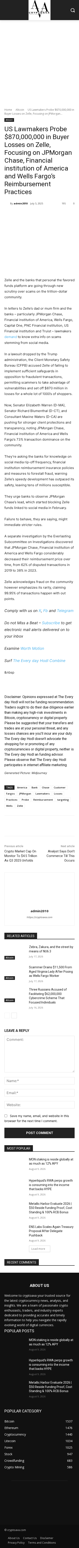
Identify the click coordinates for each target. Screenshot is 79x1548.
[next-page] (14, 1015)
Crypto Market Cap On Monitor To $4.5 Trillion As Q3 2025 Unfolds (20, 855)
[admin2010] (7, 203)
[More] (63, 214)
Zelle (20, 805)
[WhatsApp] (52, 214)
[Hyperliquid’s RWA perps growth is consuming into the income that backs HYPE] (14, 1186)
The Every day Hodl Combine (39, 660)
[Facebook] (22, 214)
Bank (35, 787)
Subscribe (51, 623)
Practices (11, 799)
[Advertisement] (39, 61)
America (22, 787)
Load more (38, 1249)
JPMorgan (25, 793)
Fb (45, 610)
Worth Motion (32, 648)
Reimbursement (43, 799)
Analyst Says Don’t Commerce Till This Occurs (61, 855)
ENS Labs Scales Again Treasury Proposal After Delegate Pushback (51, 1231)
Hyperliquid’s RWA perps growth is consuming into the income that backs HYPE (51, 1185)
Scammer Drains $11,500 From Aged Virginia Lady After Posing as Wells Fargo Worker (51, 971)
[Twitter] (32, 214)
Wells (9, 805)
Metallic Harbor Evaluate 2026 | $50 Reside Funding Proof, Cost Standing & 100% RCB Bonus (50, 1208)
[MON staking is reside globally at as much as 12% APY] (14, 1164)
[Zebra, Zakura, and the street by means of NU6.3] (14, 952)
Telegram (65, 610)
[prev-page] (7, 1015)
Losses (58, 793)
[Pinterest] (42, 214)
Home (8, 110)
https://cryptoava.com (39, 917)
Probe (25, 799)
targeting (63, 799)
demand (10, 337)
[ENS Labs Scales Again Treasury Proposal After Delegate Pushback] (14, 1232)
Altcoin (20, 110)
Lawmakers (43, 793)
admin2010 (20, 203)
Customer (60, 787)
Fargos (10, 793)
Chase (45, 787)
